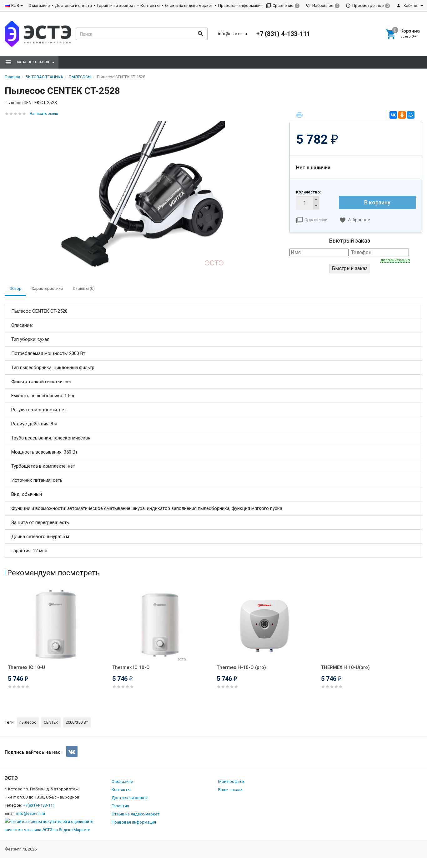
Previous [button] (6, 646)
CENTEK (51, 722)
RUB (15, 5)
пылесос (27, 722)
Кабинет (411, 5)
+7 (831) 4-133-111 (283, 34)
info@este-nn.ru (232, 33)
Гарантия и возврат (116, 5)
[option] (57, 645)
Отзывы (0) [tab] (84, 288)
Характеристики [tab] (47, 288)
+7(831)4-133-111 (39, 805)
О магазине (39, 5)
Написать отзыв (44, 113)
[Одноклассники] (402, 115)
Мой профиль (231, 781)
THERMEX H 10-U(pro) (345, 667)
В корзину (377, 202)
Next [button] (420, 646)
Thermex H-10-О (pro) (241, 667)
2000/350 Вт (77, 722)
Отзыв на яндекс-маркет (189, 5)
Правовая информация (240, 5)
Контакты (150, 5)
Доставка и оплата (73, 5)
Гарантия (120, 806)
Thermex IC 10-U (26, 667)
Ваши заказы (231, 789)
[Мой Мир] (410, 115)
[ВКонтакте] (393, 115)
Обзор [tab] (15, 288)
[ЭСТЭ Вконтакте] (72, 751)
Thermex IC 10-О (131, 667)
